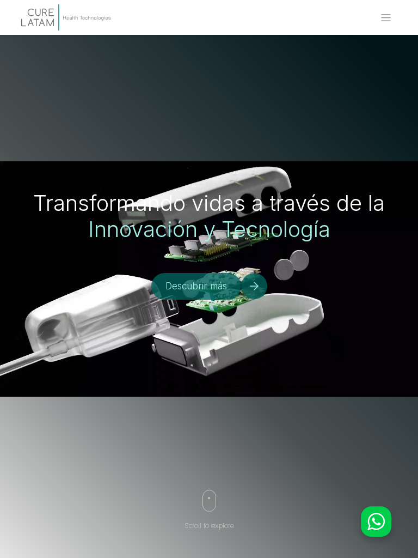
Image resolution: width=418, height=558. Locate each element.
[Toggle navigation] (386, 18)
